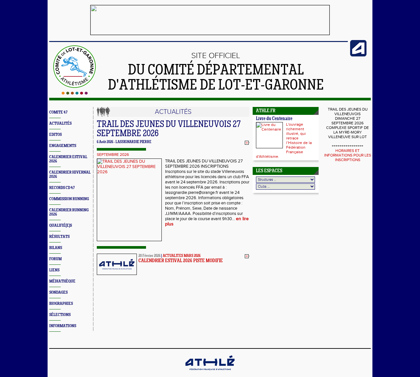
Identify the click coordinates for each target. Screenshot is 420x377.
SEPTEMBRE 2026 (113, 154)
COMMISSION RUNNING (69, 199)
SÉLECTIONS (60, 315)
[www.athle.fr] (358, 55)
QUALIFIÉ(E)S (60, 225)
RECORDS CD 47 (62, 188)
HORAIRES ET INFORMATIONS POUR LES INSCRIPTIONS (347, 155)
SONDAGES (58, 292)
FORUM (55, 259)
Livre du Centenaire (274, 118)
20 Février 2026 (149, 256)
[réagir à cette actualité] (247, 142)
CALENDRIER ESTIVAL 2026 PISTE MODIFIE (180, 261)
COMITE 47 (58, 112)
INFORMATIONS (62, 326)
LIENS (54, 270)
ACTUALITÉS (60, 123)
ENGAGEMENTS (62, 146)
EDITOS (55, 135)
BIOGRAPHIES (61, 304)
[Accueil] (74, 93)
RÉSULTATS (59, 237)
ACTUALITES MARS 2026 (181, 256)
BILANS (55, 248)
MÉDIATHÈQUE (62, 281)
